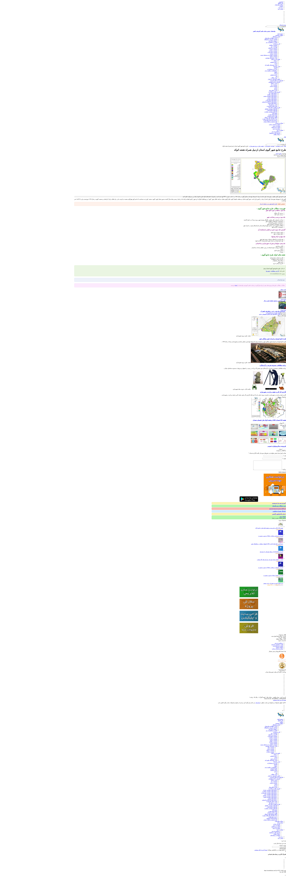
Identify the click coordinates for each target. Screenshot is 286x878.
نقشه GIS (274, 113)
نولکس (281, 722)
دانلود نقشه (267, 314)
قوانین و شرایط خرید (278, 646)
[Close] (285, 850)
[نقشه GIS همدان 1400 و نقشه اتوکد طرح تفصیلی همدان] (268, 417)
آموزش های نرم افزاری (274, 92)
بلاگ (285, 137)
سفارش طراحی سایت (274, 124)
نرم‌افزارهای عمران (272, 97)
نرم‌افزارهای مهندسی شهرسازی (269, 793)
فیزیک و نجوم (274, 758)
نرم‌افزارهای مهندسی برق (270, 794)
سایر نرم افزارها (273, 104)
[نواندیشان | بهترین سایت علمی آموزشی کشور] (281, 141)
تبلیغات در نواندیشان (275, 835)
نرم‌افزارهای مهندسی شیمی (270, 96)
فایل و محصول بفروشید (277, 644)
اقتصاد (275, 67)
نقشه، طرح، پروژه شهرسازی (256, 146)
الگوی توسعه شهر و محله (271, 117)
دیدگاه (284, 469)
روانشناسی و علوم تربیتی (271, 70)
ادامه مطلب (283, 289)
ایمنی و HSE (274, 83)
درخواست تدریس (276, 131)
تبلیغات (281, 6)
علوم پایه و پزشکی (275, 59)
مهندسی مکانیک (273, 45)
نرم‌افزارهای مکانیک (272, 94)
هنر (276, 76)
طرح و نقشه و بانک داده (274, 107)
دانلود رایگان (277, 314)
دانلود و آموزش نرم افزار (274, 79)
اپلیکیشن (281, 2)
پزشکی (275, 60)
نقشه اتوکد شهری (272, 114)
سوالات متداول (279, 647)
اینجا (236, 285)
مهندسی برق (274, 46)
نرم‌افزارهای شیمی (272, 103)
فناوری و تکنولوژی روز (271, 42)
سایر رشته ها (277, 66)
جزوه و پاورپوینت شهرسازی (270, 120)
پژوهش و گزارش (273, 41)
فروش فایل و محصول (274, 133)
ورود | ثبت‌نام (283, 25)
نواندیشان (257, 702)
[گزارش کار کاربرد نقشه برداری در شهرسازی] (268, 389)
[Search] (265, 26)
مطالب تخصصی (279, 35)
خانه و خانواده (273, 75)
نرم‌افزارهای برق (273, 93)
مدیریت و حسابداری (272, 69)
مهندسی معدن (270, 749)
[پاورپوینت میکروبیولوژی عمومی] (268, 443)
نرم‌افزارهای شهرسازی (271, 100)
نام (285, 455)
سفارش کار (280, 822)
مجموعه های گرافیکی (271, 818)
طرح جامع (261, 314)
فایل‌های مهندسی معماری (270, 111)
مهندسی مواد (271, 747)
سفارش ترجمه (276, 128)
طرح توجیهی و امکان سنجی (270, 121)
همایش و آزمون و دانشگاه (270, 39)
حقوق (275, 72)
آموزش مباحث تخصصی (274, 82)
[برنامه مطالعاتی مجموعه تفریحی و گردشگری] (268, 362)
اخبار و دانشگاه (276, 36)
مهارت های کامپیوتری (271, 801)
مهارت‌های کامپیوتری (272, 106)
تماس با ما (280, 9)
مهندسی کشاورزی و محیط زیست (268, 55)
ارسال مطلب (276, 134)
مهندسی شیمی (273, 53)
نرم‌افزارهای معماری (272, 99)
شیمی (275, 63)
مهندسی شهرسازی (272, 52)
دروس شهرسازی (272, 817)
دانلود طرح (272, 314)
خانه (285, 146)
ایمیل (284, 458)
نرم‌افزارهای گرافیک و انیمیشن (269, 101)
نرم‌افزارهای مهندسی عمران (270, 790)
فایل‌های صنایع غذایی (272, 110)
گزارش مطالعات (275, 271)
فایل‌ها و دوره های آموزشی (276, 80)
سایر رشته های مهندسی (271, 58)
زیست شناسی (273, 62)
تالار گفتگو (280, 3)
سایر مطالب (274, 77)
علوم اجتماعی (273, 768)
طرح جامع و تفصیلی (272, 116)
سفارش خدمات (279, 123)
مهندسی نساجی (270, 751)
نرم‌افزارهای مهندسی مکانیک (270, 795)
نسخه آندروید (282, 700)
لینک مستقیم (276, 700)
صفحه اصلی (280, 33)
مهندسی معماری (273, 50)
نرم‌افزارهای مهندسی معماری (269, 791)
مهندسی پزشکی (270, 750)
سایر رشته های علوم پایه (271, 65)
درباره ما (281, 7)
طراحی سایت (276, 824)
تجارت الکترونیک (273, 90)
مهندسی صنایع (273, 56)
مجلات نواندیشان (279, 4)
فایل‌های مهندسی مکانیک (271, 109)
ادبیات (275, 73)
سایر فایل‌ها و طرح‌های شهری (269, 118)
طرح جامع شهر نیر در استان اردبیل (268, 204)
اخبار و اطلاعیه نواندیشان (271, 38)
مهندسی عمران (273, 49)
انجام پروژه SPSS (276, 127)
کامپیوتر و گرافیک (272, 48)
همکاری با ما (280, 130)
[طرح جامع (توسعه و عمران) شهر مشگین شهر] (268, 335)
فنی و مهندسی (276, 43)
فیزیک (275, 89)
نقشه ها (268, 271)
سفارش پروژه (276, 126)
